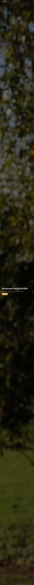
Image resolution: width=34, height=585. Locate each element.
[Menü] (33, 2)
